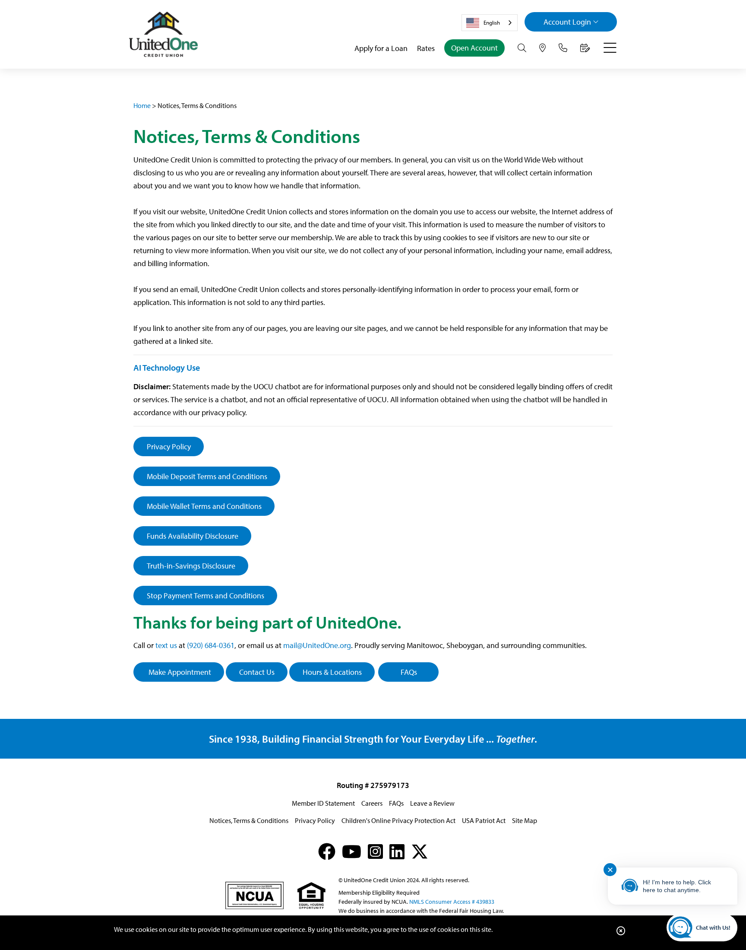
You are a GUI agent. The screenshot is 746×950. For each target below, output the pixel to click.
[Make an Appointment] (585, 47)
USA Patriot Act (484, 820)
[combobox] (490, 22)
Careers (371, 803)
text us (166, 645)
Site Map (524, 820)
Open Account (474, 48)
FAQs (409, 672)
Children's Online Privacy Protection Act (398, 820)
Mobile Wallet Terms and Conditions (204, 506)
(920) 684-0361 (210, 645)
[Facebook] (326, 851)
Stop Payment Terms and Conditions (205, 596)
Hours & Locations (332, 672)
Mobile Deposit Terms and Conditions (207, 476)
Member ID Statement (323, 803)
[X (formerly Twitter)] (419, 851)
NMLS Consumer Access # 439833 (451, 902)
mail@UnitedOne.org (317, 645)
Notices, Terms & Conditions (248, 820)
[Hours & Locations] (542, 47)
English (492, 22)
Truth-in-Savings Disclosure (191, 566)
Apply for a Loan (381, 48)
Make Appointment (179, 672)
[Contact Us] (563, 47)
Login (567, 22)
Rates (426, 48)
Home (142, 105)
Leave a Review (432, 803)
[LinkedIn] (397, 851)
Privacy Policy (169, 446)
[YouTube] (351, 851)
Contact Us (257, 672)
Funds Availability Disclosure (192, 536)
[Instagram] (375, 851)
